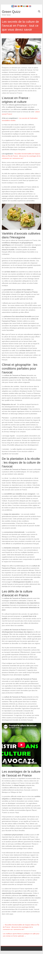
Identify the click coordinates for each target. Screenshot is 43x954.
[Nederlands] (30, 6)
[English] (16, 6)
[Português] (27, 6)
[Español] (19, 6)
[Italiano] (24, 6)
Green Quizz (11, 11)
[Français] (13, 6)
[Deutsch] (21, 6)
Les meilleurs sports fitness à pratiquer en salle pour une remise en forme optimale (21, 935)
